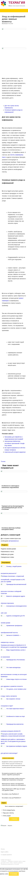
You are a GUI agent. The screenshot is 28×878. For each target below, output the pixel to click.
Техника (3, 461)
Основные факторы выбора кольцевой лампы (11, 528)
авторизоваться (14, 541)
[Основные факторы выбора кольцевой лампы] (14, 513)
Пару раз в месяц (8, 813)
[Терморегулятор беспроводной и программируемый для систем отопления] (14, 491)
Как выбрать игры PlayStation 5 (10, 794)
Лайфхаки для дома (7, 554)
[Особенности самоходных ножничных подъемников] (14, 471)
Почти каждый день (9, 810)
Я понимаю (13, 874)
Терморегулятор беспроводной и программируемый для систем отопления (13, 507)
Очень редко (7, 815)
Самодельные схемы (7, 557)
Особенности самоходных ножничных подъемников (10, 486)
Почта (3, 849)
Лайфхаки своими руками (8, 758)
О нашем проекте (6, 854)
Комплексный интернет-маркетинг (15, 452)
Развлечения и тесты (7, 551)
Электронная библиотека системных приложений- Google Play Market (14, 443)
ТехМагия (16, 3)
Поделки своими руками (8, 549)
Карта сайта (4, 852)
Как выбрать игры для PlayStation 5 (11, 797)
